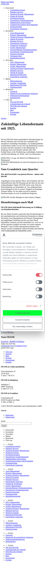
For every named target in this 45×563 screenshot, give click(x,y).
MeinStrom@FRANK (18, 75)
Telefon (16, 342)
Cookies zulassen (22, 313)
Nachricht (4, 342)
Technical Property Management (22, 14)
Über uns (9, 352)
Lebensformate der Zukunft (20, 104)
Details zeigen (32, 306)
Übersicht (13, 91)
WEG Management (17, 62)
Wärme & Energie (16, 16)
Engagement (14, 112)
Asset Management (17, 33)
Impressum (10, 415)
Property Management (18, 35)
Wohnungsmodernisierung (19, 96)
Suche (3, 421)
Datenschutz (10, 417)
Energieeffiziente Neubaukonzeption (23, 50)
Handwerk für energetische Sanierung (24, 94)
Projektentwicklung (17, 18)
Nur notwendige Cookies (23, 326)
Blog (12, 110)
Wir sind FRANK (16, 102)
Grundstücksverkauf (17, 10)
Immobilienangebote (17, 58)
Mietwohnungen (16, 81)
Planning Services (16, 12)
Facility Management (18, 48)
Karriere (13, 108)
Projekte (13, 114)
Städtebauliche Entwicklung (20, 23)
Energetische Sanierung (18, 29)
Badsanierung (15, 98)
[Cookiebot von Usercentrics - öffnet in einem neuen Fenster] (32, 234)
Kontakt (8, 362)
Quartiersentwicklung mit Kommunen (24, 25)
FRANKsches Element (18, 106)
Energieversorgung (17, 54)
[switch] (39, 282)
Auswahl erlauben (22, 320)
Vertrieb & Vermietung (18, 46)
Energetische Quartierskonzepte (21, 20)
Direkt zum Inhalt (7, 2)
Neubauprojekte (16, 27)
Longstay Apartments (18, 83)
